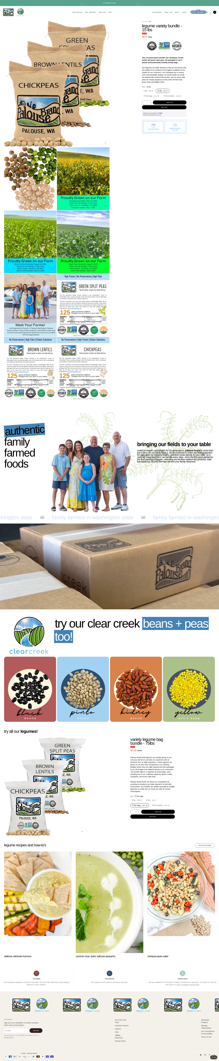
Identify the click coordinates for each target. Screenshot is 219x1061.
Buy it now (164, 107)
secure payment (109, 978)
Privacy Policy (120, 1041)
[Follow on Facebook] (201, 1055)
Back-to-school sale (77, 12)
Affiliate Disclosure (119, 1036)
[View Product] (189, 689)
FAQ (116, 1032)
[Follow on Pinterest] (209, 1055)
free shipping (36, 978)
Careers (118, 1029)
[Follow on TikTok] (214, 1055)
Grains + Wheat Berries (90, 12)
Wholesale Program (205, 1021)
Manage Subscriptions (206, 1027)
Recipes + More (168, 12)
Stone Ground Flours (157, 12)
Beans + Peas (102, 12)
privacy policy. (9, 1037)
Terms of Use (206, 1037)
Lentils (110, 12)
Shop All (184, 12)
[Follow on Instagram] (205, 1055)
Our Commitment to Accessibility (207, 1032)
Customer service (183, 978)
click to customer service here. (188, 985)
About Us (177, 12)
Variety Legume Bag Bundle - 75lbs (146, 741)
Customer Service (122, 1026)
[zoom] (105, 143)
